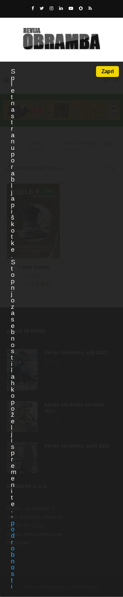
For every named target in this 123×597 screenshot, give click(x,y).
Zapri (107, 71)
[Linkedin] (61, 8)
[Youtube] (71, 8)
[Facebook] (32, 8)
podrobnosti (12, 554)
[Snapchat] (81, 8)
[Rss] (90, 8)
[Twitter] (42, 8)
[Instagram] (51, 8)
